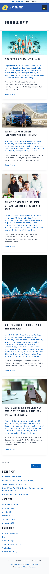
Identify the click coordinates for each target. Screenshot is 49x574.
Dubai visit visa (24, 225)
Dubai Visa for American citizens (20, 148)
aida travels (20, 146)
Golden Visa (10, 347)
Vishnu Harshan (29, 567)
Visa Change (21, 78)
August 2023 (8, 523)
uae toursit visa (17, 228)
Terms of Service (31, 564)
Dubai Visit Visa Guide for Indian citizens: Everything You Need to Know (22, 206)
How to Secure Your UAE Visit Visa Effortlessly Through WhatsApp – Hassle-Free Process (23, 411)
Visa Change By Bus (11, 544)
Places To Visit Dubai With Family (22, 59)
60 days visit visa (23, 144)
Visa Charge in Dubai (33, 349)
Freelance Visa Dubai (27, 344)
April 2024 (7, 512)
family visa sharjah (20, 73)
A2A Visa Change (10, 533)
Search (5, 462)
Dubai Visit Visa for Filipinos (16, 494)
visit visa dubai (12, 433)
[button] (46, 1)
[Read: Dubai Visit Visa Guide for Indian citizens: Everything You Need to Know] (24, 186)
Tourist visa (23, 347)
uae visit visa (23, 431)
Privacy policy (17, 564)
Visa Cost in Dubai (13, 352)
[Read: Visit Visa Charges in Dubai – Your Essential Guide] (24, 288)
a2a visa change (22, 220)
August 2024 (8, 508)
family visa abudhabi (19, 70)
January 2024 (8, 519)
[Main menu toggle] (44, 7)
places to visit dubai (19, 75)
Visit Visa (24, 230)
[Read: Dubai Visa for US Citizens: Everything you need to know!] (24, 115)
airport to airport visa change (19, 223)
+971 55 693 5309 (18, 1)
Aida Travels (16, 7)
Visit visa (35, 151)
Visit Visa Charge (31, 356)
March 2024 (8, 516)
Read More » (11, 94)
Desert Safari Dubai (11, 477)
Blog (31, 78)
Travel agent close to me (14, 484)
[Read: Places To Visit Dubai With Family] (24, 43)
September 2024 (10, 505)
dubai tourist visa (21, 68)
